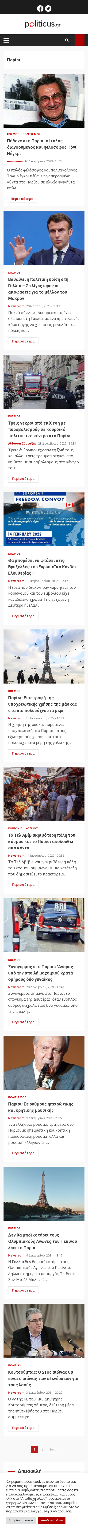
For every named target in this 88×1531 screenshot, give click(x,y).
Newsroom (16, 306)
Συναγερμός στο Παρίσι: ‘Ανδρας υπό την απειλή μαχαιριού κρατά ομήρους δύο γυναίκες (44, 925)
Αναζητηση (79, 40)
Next (52, 1449)
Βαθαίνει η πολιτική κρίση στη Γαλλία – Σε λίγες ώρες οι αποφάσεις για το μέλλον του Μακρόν (44, 238)
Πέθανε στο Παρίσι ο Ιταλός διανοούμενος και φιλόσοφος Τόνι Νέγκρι (44, 101)
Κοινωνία (15, 828)
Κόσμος (13, 134)
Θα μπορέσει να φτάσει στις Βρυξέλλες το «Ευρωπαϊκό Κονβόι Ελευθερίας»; (44, 519)
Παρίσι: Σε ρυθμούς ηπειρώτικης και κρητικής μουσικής (44, 1063)
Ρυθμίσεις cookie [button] (21, 1520)
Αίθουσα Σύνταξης (22, 443)
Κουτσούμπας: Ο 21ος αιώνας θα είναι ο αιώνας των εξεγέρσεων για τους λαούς (44, 1331)
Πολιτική (15, 1365)
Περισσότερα (22, 198)
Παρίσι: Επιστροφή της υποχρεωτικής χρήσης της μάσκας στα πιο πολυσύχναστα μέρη (44, 656)
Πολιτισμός (32, 134)
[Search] (67, 40)
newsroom (15, 161)
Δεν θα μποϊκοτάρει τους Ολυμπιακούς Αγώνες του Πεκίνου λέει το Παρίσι (44, 1194)
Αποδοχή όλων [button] (52, 1520)
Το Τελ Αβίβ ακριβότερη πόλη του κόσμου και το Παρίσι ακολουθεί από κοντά (44, 794)
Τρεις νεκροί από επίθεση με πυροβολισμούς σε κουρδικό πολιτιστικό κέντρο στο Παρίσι (44, 382)
